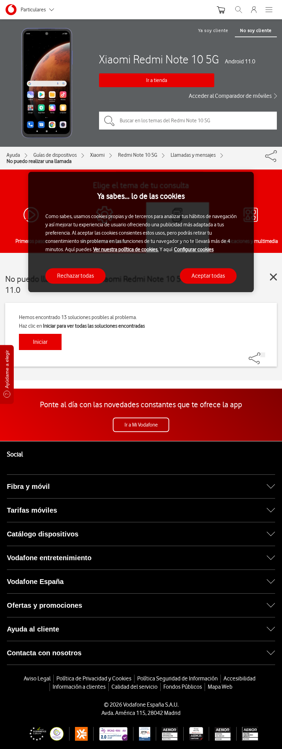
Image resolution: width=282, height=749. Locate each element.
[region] (141, 232)
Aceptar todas (208, 275)
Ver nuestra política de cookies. (126, 249)
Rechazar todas (75, 275)
